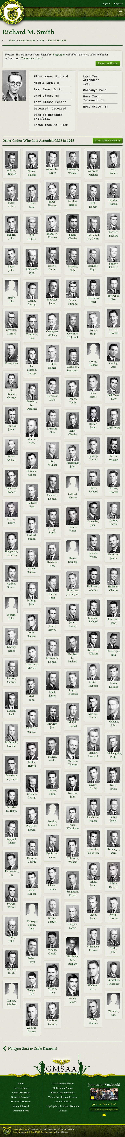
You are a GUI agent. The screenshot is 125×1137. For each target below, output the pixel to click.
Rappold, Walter (11, 840)
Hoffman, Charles (113, 588)
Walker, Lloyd (31, 960)
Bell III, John (11, 236)
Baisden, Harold (72, 203)
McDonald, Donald (11, 744)
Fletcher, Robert (32, 473)
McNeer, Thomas (73, 762)
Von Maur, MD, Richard (73, 960)
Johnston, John (113, 621)
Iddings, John (31, 602)
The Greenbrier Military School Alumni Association (52, 1129)
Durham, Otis (52, 430)
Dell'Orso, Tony (113, 397)
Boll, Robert (32, 237)
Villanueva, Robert (93, 948)
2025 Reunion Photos (62, 1083)
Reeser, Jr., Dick (113, 851)
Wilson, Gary (52, 990)
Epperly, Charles (93, 457)
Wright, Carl (31, 992)
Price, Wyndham (73, 826)
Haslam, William (31, 570)
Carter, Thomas (113, 331)
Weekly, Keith (11, 971)
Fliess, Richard (93, 489)
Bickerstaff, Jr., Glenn (93, 236)
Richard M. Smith (57, 40)
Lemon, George (11, 680)
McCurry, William (31, 730)
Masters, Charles (93, 715)
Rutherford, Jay (12, 873)
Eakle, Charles (72, 432)
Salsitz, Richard (113, 885)
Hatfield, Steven (11, 585)
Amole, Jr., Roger (52, 170)
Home (12, 40)
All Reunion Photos (62, 1088)
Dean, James (93, 395)
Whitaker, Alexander (114, 981)
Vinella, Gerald (52, 951)
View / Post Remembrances (62, 1097)
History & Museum (21, 1101)
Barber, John (32, 205)
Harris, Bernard (72, 560)
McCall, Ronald (72, 724)
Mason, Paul (11, 712)
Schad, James (93, 883)
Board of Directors (20, 1097)
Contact (63, 1110)
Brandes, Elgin (73, 268)
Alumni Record (21, 1106)
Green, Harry (11, 520)
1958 (41, 40)
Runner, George (32, 860)
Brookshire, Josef (93, 300)
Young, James (73, 1000)
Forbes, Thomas (113, 490)
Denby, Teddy (73, 400)
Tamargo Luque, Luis (32, 924)
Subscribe (104, 1115)
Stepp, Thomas (113, 916)
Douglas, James (11, 427)
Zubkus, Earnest (31, 1029)
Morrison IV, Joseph (11, 777)
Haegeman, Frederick (11, 553)
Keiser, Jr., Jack (113, 652)
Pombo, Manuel (52, 823)
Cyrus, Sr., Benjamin (73, 368)
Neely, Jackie (113, 786)
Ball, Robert (93, 205)
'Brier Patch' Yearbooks (63, 1092)
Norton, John (72, 794)
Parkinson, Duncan (93, 819)
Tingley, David (72, 926)
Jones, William (31, 634)
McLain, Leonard (93, 754)
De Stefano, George (32, 369)
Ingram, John (11, 616)
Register (118, 3)
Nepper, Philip (52, 792)
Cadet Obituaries (21, 1092)
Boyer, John (11, 268)
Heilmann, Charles (93, 588)
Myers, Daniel (93, 786)
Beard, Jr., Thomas (52, 235)
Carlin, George (32, 302)
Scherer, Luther (52, 887)
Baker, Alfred (11, 204)
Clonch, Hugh (93, 331)
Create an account (31, 58)
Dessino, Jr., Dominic (32, 405)
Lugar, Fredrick (73, 692)
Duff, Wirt (113, 427)
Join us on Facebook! (104, 1084)
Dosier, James (93, 425)
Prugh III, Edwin (31, 827)
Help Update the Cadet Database (62, 1106)
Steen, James (93, 916)
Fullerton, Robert (11, 490)
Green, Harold (114, 522)
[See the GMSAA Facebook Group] (104, 1094)
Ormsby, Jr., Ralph (11, 809)
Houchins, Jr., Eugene (72, 592)
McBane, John (114, 723)
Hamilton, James (113, 556)
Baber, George (52, 203)
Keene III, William (93, 651)
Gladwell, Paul (32, 504)
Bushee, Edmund (73, 302)
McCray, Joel (52, 725)
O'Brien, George (32, 795)
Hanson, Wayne (93, 554)
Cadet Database (27, 40)
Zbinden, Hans (113, 1013)
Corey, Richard (93, 363)
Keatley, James (11, 648)
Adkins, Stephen (11, 172)
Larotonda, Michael (32, 666)
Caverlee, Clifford (11, 331)
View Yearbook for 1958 (107, 140)
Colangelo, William (52, 333)
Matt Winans (62, 1132)
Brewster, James (52, 301)
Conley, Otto (113, 365)
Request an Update (108, 63)
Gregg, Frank (52, 530)
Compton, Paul (32, 336)
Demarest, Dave (52, 397)
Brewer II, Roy (113, 297)
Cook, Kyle (11, 363)
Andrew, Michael (93, 172)
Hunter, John (52, 595)
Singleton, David (73, 893)
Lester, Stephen (93, 684)
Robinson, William (73, 860)
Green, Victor (73, 528)
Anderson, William (73, 171)
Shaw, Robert (32, 891)
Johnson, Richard (93, 619)
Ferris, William (113, 458)
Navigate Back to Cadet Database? (32, 1049)
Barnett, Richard (113, 233)
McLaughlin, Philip (114, 755)
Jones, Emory (73, 624)
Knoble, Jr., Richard (72, 657)
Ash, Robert (113, 171)
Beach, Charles (72, 236)
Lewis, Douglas (113, 684)
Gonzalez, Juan (93, 523)
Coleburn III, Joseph (73, 335)
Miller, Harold (32, 764)
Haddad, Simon (31, 537)
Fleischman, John (73, 464)
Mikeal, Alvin (52, 758)
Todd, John (11, 939)
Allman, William (31, 173)
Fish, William (52, 463)
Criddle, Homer (52, 365)
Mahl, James (52, 693)
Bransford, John (32, 270)
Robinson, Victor (52, 855)
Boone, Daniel (52, 267)
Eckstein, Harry (32, 440)
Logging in (59, 54)
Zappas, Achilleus (11, 1002)
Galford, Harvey (72, 495)
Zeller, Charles (93, 1021)
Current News (21, 1088)
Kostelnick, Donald (52, 659)
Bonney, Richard (113, 265)
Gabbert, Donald (52, 496)
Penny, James (113, 818)
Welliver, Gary (93, 987)
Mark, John (31, 698)
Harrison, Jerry (52, 564)
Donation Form (21, 1110)
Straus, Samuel (52, 919)
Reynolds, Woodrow (93, 851)
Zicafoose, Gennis (52, 1022)
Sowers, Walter (11, 905)
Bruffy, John (11, 299)
